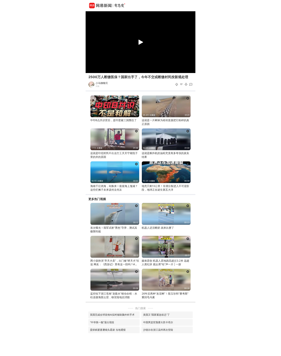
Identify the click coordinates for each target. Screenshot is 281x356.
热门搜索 (140, 308)
